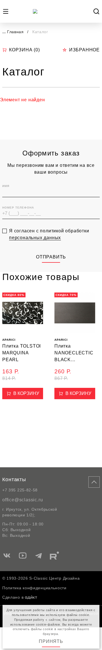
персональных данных (35, 237)
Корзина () (24, 49)
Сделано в (13, 597)
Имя (5, 186)
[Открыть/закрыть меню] (5, 11)
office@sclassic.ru (22, 499)
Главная (15, 32)
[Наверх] (94, 482)
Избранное (84, 49)
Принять (51, 641)
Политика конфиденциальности (34, 588)
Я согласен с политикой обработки (49, 234)
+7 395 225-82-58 (20, 490)
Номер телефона (18, 207)
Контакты (14, 479)
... (4, 31)
